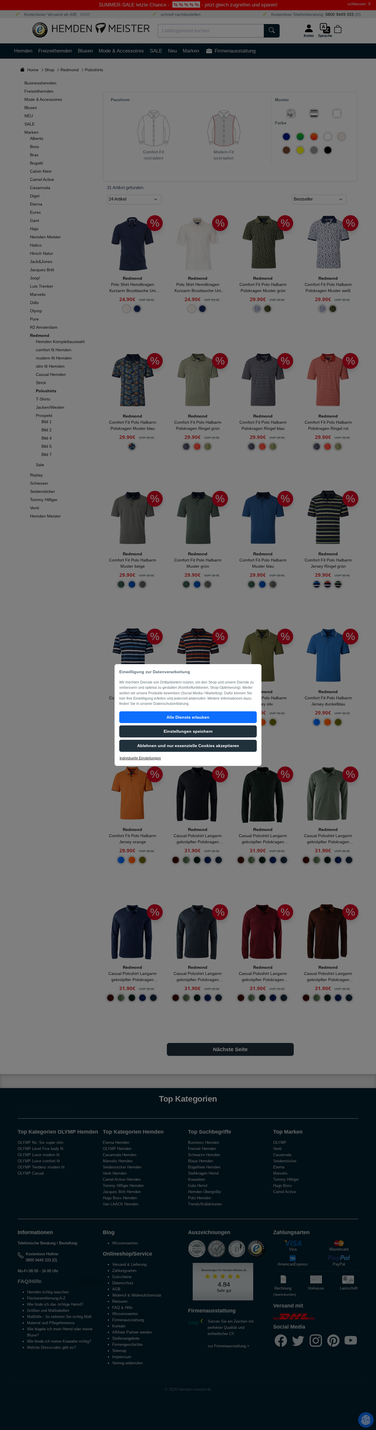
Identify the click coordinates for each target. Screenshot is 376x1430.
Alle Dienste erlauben (188, 717)
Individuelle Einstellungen (140, 758)
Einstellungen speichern (188, 731)
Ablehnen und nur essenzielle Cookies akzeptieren (188, 745)
